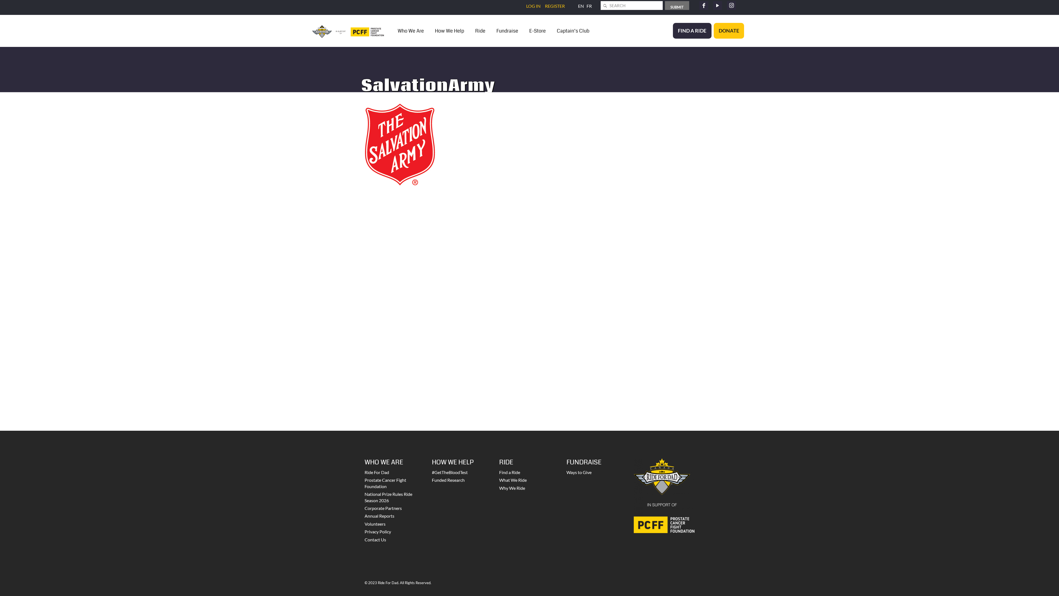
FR (589, 6)
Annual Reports (379, 515)
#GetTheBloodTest (450, 472)
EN (581, 6)
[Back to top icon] (1032, 584)
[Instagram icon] (731, 5)
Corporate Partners (383, 508)
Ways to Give (579, 472)
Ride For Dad (377, 472)
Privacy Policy (378, 531)
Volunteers (375, 523)
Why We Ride (512, 488)
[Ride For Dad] (348, 31)
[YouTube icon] (717, 5)
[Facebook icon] (703, 5)
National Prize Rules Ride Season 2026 (388, 497)
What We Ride (513, 480)
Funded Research (448, 480)
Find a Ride (509, 472)
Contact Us (375, 539)
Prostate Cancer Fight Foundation (385, 483)
